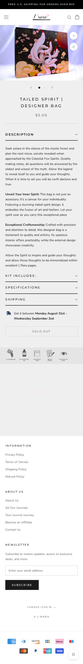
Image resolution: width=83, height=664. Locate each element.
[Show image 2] (44, 88)
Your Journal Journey (19, 515)
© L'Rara (41, 616)
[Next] (52, 87)
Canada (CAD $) (39, 607)
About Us (12, 500)
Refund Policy (14, 477)
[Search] (69, 17)
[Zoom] (73, 36)
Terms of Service (16, 462)
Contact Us (13, 530)
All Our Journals (16, 508)
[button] (41, 135)
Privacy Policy (14, 455)
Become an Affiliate (18, 522)
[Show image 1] (39, 88)
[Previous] (31, 87)
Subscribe (22, 585)
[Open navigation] (6, 17)
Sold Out (41, 331)
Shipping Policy (16, 469)
